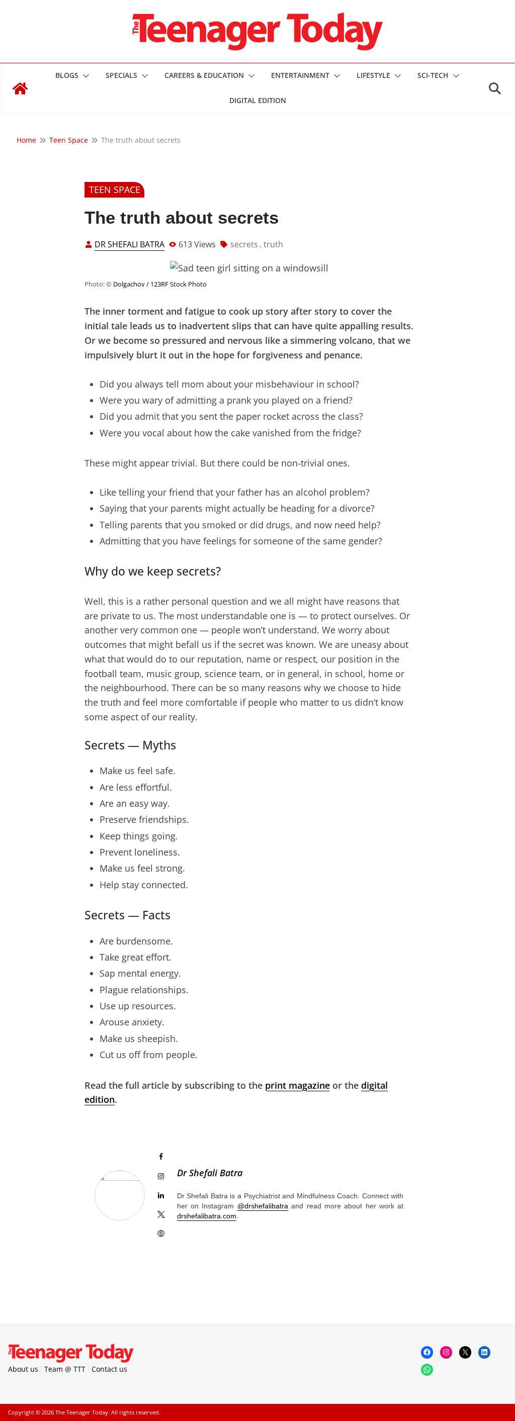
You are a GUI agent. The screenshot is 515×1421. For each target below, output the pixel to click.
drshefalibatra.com (206, 1216)
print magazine (297, 1085)
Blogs (66, 75)
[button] (84, 75)
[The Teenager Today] (20, 88)
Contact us (109, 1369)
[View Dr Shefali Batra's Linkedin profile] (161, 1195)
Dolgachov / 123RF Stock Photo (160, 284)
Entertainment (300, 75)
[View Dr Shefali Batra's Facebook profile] (161, 1157)
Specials (121, 75)
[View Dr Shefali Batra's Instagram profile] (161, 1176)
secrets (244, 244)
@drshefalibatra (262, 1206)
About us (23, 1369)
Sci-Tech (433, 75)
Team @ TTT (64, 1369)
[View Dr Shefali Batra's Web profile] (161, 1233)
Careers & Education (204, 75)
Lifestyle (373, 75)
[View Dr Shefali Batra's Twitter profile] (161, 1214)
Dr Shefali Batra (129, 244)
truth (273, 244)
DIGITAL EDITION (257, 100)
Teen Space (114, 189)
